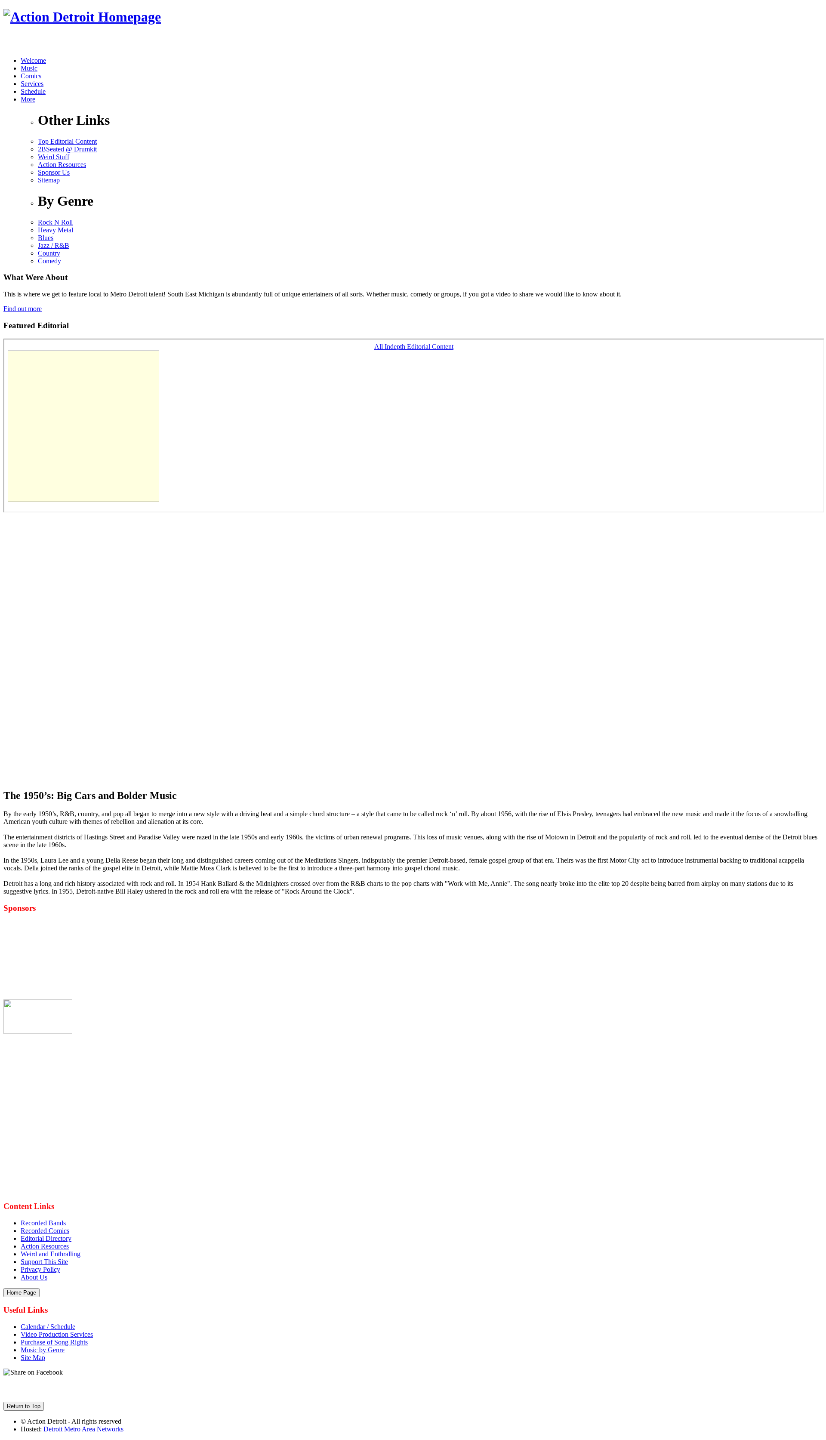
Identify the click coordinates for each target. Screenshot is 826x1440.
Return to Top (23, 1406)
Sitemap (49, 180)
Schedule (33, 91)
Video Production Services (57, 1334)
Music (29, 68)
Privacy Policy (40, 1269)
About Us (34, 1277)
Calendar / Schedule (48, 1326)
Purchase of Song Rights (54, 1342)
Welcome (33, 60)
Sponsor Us (54, 172)
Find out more (22, 308)
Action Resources (62, 164)
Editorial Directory (46, 1238)
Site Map (33, 1357)
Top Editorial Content (67, 141)
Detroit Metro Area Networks (83, 1429)
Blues (45, 237)
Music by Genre (43, 1350)
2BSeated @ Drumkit (67, 149)
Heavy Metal (55, 230)
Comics (31, 76)
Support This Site (44, 1261)
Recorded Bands (43, 1223)
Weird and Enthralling (50, 1254)
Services (32, 83)
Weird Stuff (53, 156)
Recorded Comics (45, 1230)
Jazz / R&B (53, 245)
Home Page (21, 1292)
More (28, 99)
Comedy (49, 261)
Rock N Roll (55, 222)
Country (49, 253)
